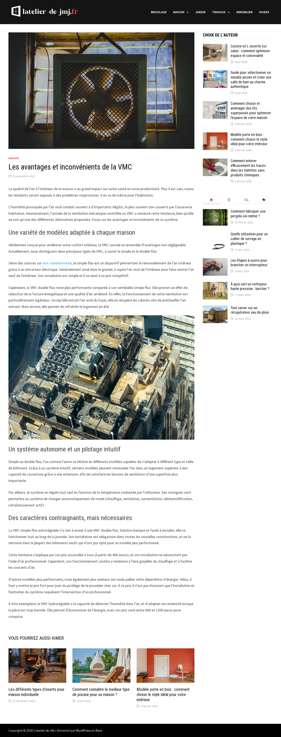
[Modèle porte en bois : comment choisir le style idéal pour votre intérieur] (215, 135)
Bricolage (159, 12)
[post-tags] (264, 200)
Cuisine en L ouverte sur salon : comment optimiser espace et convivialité (250, 51)
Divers (264, 12)
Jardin (200, 12)
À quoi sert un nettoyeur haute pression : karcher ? (250, 286)
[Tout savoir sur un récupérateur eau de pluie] (215, 308)
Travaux (218, 12)
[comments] (246, 200)
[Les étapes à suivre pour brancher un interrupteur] (215, 261)
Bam (98, 730)
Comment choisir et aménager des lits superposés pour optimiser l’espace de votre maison (251, 110)
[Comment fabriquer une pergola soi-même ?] (215, 212)
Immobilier (244, 12)
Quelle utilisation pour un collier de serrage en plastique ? (249, 239)
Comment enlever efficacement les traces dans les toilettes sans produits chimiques (248, 168)
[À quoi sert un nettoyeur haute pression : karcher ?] (215, 284)
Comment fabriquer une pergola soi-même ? (248, 213)
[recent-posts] (229, 200)
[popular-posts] (211, 200)
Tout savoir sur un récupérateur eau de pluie (250, 310)
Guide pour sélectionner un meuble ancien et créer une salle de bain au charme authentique (251, 79)
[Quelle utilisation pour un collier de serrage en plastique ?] (215, 234)
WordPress (83, 730)
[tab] (211, 200)
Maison (178, 12)
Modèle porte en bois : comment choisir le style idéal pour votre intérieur (163, 694)
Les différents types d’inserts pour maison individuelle (36, 692)
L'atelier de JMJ (45, 730)
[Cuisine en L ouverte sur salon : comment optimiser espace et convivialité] (215, 46)
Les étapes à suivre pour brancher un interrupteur (249, 262)
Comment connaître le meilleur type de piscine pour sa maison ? (101, 692)
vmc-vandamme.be (57, 263)
